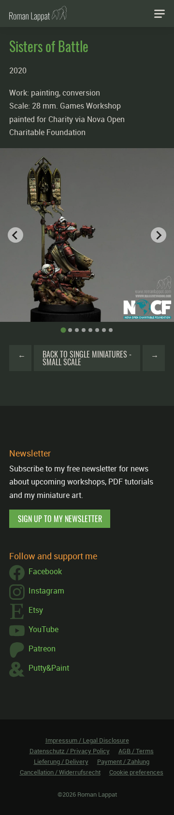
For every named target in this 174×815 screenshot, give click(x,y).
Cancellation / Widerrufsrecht (60, 772)
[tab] (63, 330)
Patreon (42, 648)
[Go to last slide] (15, 235)
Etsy (36, 610)
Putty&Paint (49, 668)
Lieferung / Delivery (61, 761)
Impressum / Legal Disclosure (87, 740)
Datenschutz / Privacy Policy (69, 750)
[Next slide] (158, 235)
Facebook (45, 571)
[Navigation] (159, 13)
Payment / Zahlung (123, 761)
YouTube (43, 629)
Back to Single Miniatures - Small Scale (87, 358)
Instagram (46, 590)
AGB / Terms (136, 750)
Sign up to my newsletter (60, 519)
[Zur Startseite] (38, 13)
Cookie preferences (136, 772)
